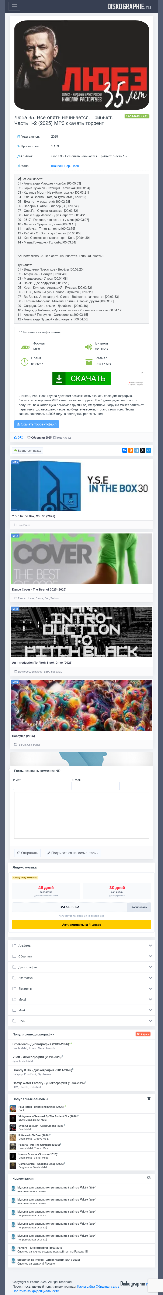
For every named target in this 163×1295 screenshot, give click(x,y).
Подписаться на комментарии (74, 852)
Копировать (139, 907)
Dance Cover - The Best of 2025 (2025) (39, 589)
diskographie (129, 6)
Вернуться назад (29, 450)
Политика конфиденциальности (36, 1290)
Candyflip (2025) (23, 736)
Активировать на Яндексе (81, 924)
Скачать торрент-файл (38, 424)
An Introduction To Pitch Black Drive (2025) (42, 662)
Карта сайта (86, 1286)
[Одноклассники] (130, 450)
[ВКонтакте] (124, 450)
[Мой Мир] (148, 450)
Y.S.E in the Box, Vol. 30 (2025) (33, 516)
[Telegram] (136, 450)
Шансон (57, 165)
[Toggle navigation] (14, 6)
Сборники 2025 (41, 437)
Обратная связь (107, 1286)
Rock (75, 165)
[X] (142, 450)
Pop (67, 165)
